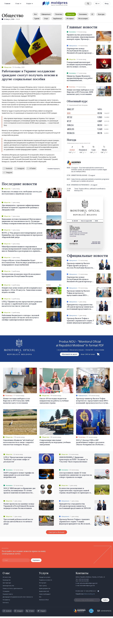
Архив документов (44, 588)
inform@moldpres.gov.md (87, 585)
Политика (58, 14)
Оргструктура (7, 583)
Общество (12, 15)
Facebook (9, 168)
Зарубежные (57, 18)
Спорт (46, 18)
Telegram (9, 172)
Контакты (6, 602)
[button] (109, 42)
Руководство (7, 580)
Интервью (70, 18)
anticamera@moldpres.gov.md (88, 583)
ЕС (92, 14)
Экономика (83, 14)
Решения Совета (8, 594)
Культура (101, 14)
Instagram (20, 168)
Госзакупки (6, 591)
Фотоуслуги (42, 583)
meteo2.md (87, 143)
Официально (45, 14)
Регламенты (6, 600)
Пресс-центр (43, 585)
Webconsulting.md (89, 594)
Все (35, 14)
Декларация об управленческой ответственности (18, 597)
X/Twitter (33, 168)
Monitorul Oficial (44, 600)
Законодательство (8, 585)
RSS (40, 597)
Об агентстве (7, 577)
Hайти (105, 600)
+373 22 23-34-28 (83, 579)
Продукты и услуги (44, 577)
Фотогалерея (83, 18)
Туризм (36, 18)
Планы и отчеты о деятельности (12, 588)
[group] (89, 36)
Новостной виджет (45, 594)
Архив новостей (44, 591)
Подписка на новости (45, 580)
